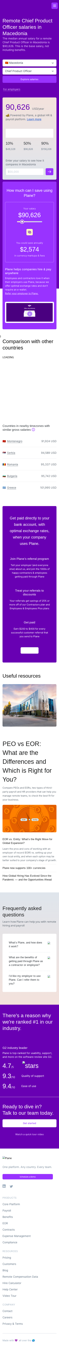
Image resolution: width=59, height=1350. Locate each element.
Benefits (8, 1217)
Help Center (10, 1289)
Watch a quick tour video (29, 1134)
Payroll (7, 1210)
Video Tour (9, 1295)
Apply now (29, 650)
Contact (7, 1311)
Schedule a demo (28, 1176)
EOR (5, 1223)
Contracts (9, 1229)
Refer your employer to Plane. (21, 293)
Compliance (10, 1242)
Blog (5, 1270)
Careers (7, 1317)
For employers (11, 89)
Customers (9, 1264)
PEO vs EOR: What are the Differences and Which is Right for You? (27, 761)
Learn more (34, 119)
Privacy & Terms (13, 1323)
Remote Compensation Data (20, 1276)
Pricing (7, 1257)
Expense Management (17, 1236)
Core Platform (11, 1204)
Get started (29, 1123)
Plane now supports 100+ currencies (24, 868)
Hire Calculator (12, 1283)
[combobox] (5, 63)
